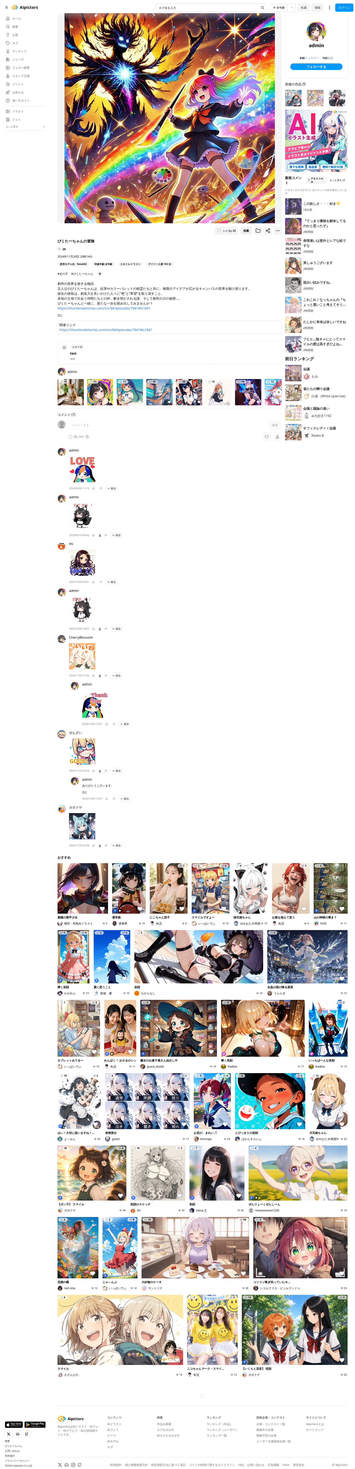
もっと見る (336, 180)
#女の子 (63, 274)
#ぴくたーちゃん (82, 274)
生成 (304, 7)
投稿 (317, 7)
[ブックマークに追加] (258, 231)
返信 (113, 488)
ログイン (344, 7)
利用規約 (10, 1456)
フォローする (316, 66)
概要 (7, 1441)
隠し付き (79, 436)
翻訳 (60, 315)
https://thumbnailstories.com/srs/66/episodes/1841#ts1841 (104, 308)
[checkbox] (70, 436)
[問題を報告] (101, 488)
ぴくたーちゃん (13, 1446)
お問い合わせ (12, 1451)
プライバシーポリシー (17, 1460)
